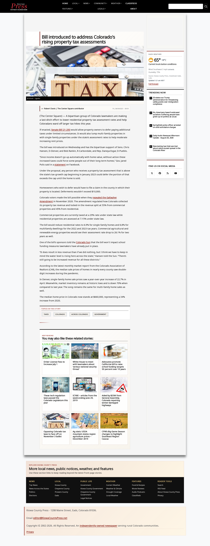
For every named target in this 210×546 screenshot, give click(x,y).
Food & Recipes (138, 485)
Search (160, 485)
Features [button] (66, 8)
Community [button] (100, 3)
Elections (33, 495)
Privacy (160, 495)
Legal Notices (86, 498)
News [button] (86, 3)
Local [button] (75, 3)
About (133, 8)
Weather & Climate (114, 488)
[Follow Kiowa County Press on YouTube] (175, 173)
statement (60, 164)
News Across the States (39, 488)
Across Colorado (79, 314)
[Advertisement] (165, 270)
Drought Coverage (114, 492)
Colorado (60, 314)
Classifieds (131, 3)
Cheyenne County (62, 488)
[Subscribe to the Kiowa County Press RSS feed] (168, 173)
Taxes (46, 314)
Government (100, 314)
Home (65, 3)
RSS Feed (161, 488)
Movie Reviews (138, 488)
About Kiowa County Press (169, 492)
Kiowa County (60, 485)
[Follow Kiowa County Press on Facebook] (160, 173)
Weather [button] (115, 3)
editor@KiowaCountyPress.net (50, 518)
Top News (33, 485)
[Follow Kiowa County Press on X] (152, 173)
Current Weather (113, 485)
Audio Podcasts (138, 492)
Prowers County (61, 492)
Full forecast (153, 84)
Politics (32, 492)
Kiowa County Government (91, 488)
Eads (57, 495)
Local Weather (112, 495)
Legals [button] (101, 8)
